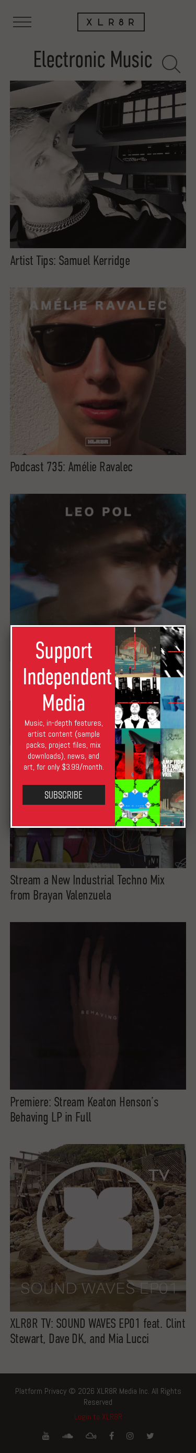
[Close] (185, 625)
